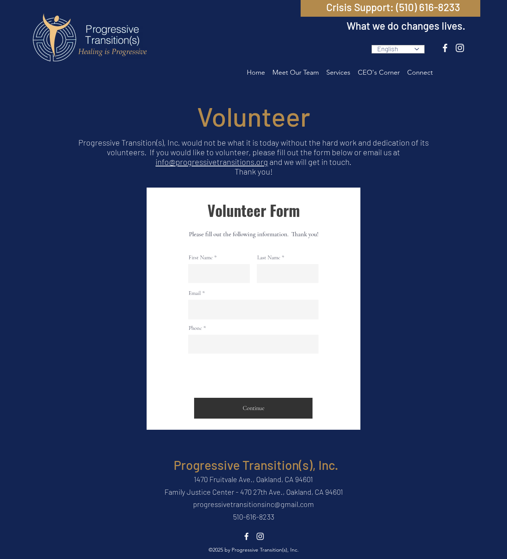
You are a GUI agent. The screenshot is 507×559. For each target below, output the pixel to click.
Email (195, 293)
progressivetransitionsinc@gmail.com (253, 504)
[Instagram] (459, 47)
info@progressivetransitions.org (212, 161)
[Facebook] (445, 47)
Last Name (268, 257)
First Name (201, 257)
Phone (195, 328)
